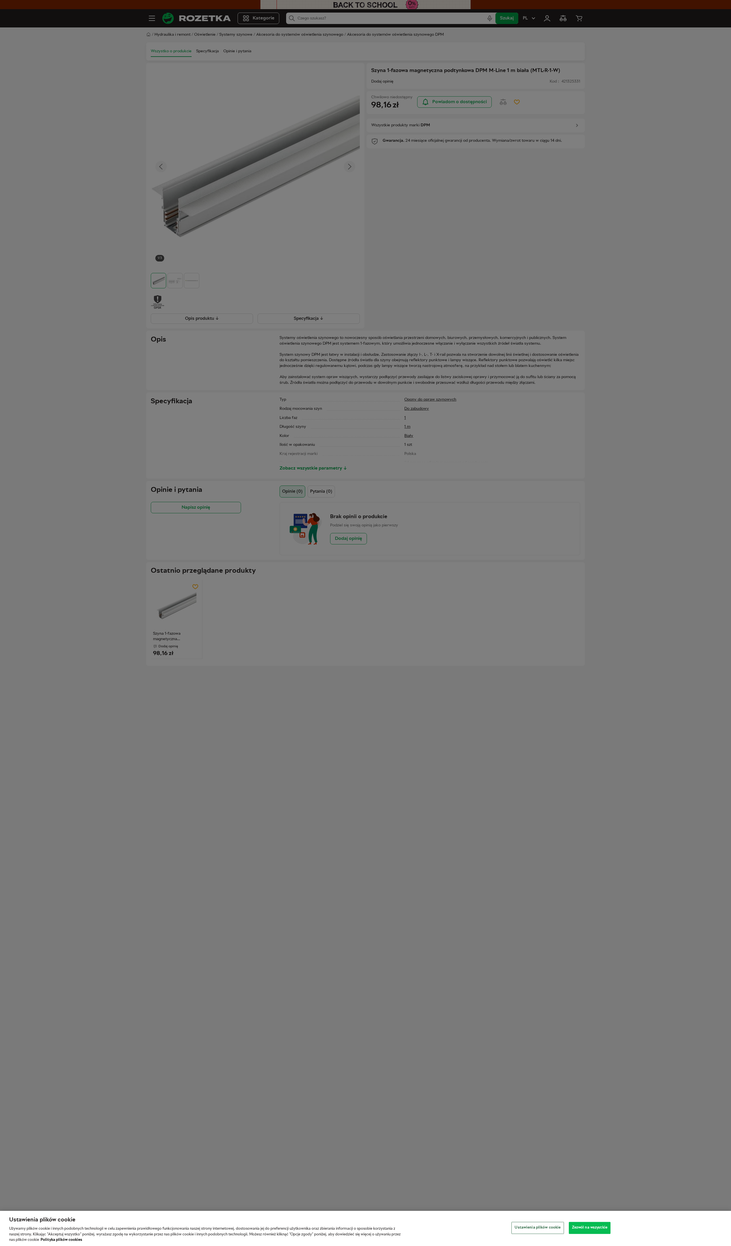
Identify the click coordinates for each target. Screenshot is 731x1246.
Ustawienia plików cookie (538, 1227)
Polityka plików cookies (61, 1240)
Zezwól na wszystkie (589, 1227)
